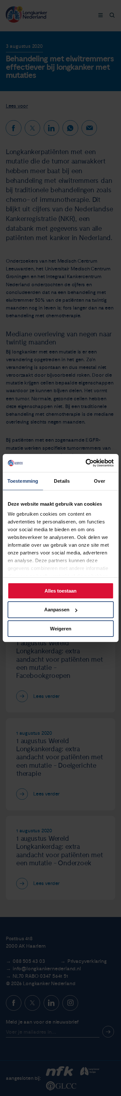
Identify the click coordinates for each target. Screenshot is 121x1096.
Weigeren (60, 628)
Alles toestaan (60, 590)
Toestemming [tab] (22, 480)
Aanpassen (56, 609)
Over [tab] (99, 480)
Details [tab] (62, 480)
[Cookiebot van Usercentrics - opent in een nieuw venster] (86, 463)
